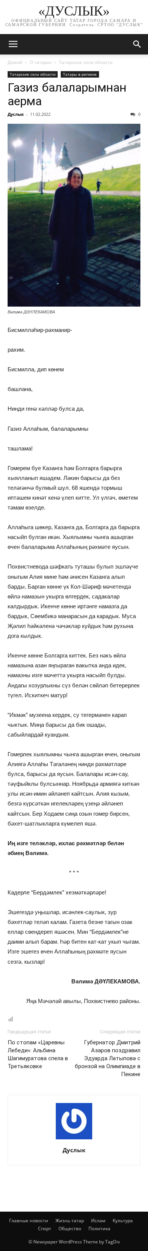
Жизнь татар (69, 1220)
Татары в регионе (80, 74)
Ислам (98, 1220)
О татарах (41, 62)
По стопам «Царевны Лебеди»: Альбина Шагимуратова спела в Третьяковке (38, 1054)
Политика (99, 1228)
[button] (137, 44)
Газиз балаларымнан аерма (67, 94)
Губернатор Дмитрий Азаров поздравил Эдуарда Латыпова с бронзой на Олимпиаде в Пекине (107, 1058)
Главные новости (28, 1220)
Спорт (44, 1228)
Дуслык (16, 114)
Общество (69, 1228)
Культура (123, 1220)
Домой (15, 62)
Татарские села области (86, 62)
